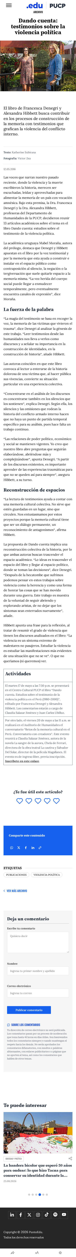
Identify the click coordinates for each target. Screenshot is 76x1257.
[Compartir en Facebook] (26, 848)
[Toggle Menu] (9, 5)
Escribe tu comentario (21, 928)
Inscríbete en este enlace (22, 761)
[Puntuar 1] (20, 801)
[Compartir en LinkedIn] (33, 848)
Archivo (38, 12)
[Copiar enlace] (40, 848)
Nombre (12, 963)
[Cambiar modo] (60, 1253)
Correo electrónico (19, 986)
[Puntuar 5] (56, 801)
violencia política (47, 874)
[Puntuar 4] (47, 801)
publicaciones (16, 874)
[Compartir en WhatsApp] (11, 848)
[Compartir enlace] (70, 1158)
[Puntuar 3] (38, 801)
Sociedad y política (13, 1158)
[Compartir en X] (19, 848)
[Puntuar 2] (29, 801)
